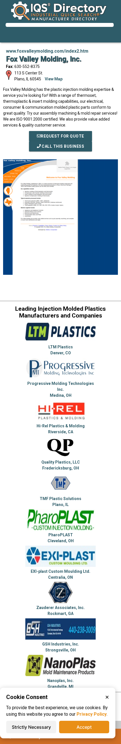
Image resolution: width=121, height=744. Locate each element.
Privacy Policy (92, 714)
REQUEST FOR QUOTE (62, 136)
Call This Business (62, 146)
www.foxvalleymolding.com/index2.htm (47, 51)
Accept (84, 727)
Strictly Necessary (31, 727)
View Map (53, 79)
